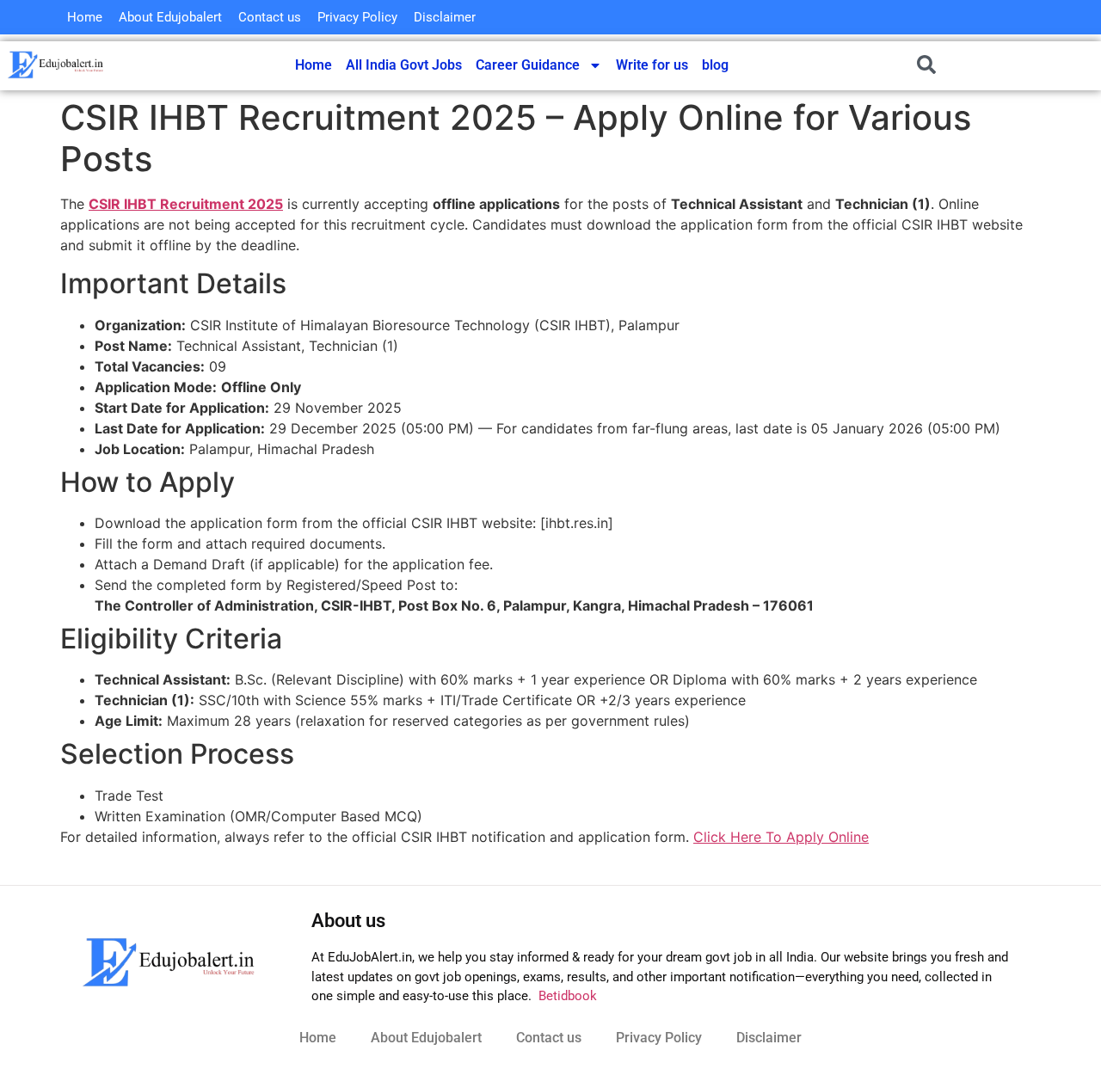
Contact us (269, 17)
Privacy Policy (357, 17)
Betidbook (566, 996)
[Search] (1080, 64)
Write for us (652, 65)
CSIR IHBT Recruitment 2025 (186, 203)
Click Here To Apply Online (781, 836)
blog (715, 65)
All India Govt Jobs (404, 65)
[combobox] (978, 64)
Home (84, 17)
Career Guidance (528, 65)
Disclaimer (445, 17)
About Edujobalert (170, 17)
